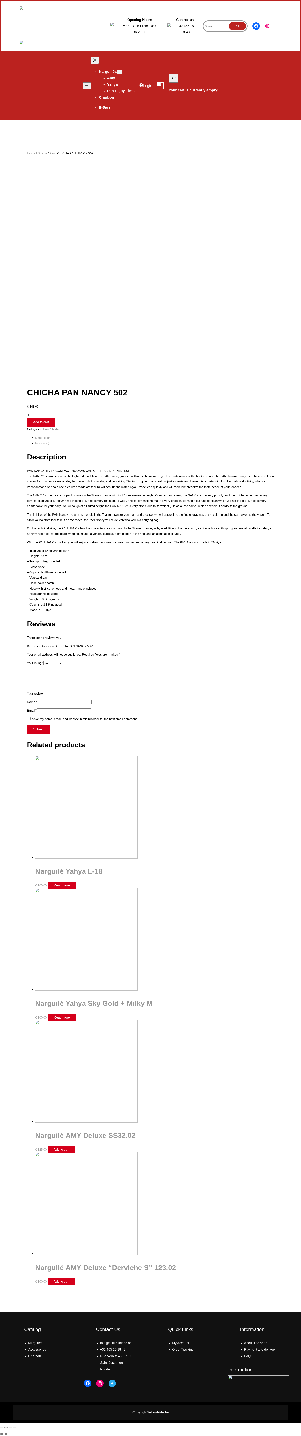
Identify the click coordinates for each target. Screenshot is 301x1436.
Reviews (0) (43, 443)
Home (31, 153)
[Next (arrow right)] (6, 1434)
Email (32, 710)
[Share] (6, 1427)
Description (42, 437)
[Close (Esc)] (1, 1427)
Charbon (34, 1356)
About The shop (255, 1343)
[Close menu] (95, 60)
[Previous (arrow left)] (1, 1434)
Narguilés (35, 1343)
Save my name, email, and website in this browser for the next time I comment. (84, 719)
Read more (62, 885)
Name (32, 702)
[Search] (237, 26)
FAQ (247, 1356)
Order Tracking (183, 1349)
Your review (36, 693)
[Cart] (173, 78)
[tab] (154, 437)
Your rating (35, 663)
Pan (52, 153)
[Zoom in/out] (14, 1427)
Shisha (42, 153)
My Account (180, 1343)
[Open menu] (87, 85)
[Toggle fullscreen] (10, 1427)
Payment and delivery (260, 1349)
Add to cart (41, 422)
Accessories (37, 1349)
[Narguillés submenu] (119, 72)
